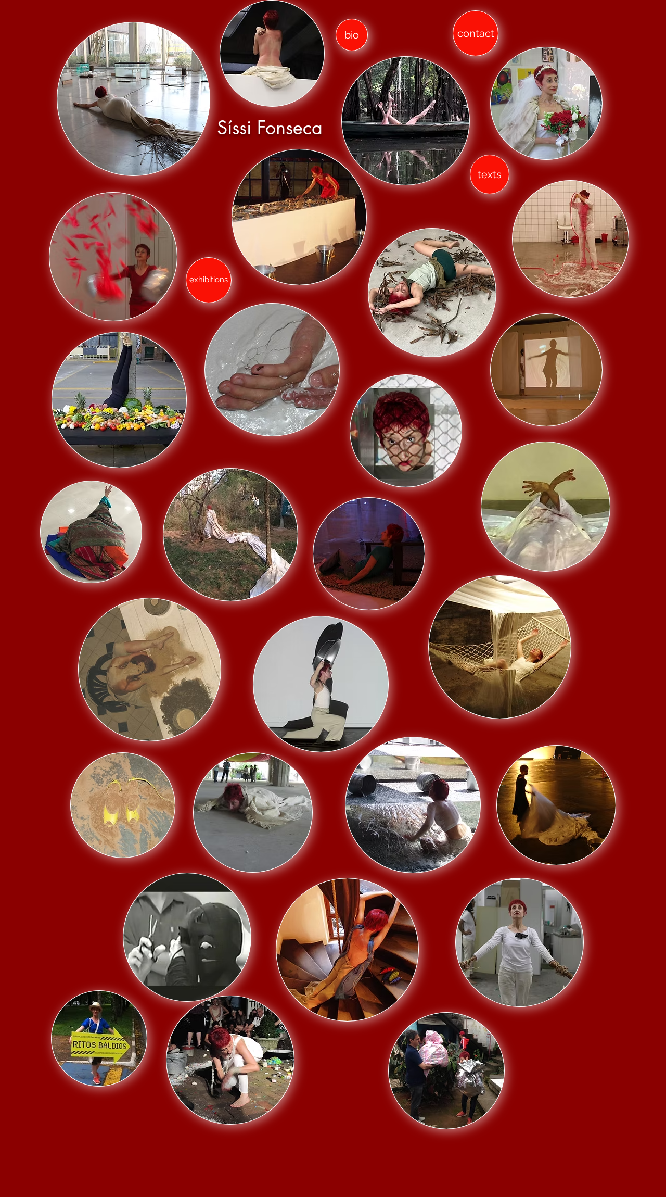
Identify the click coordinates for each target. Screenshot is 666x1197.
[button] (546, 103)
